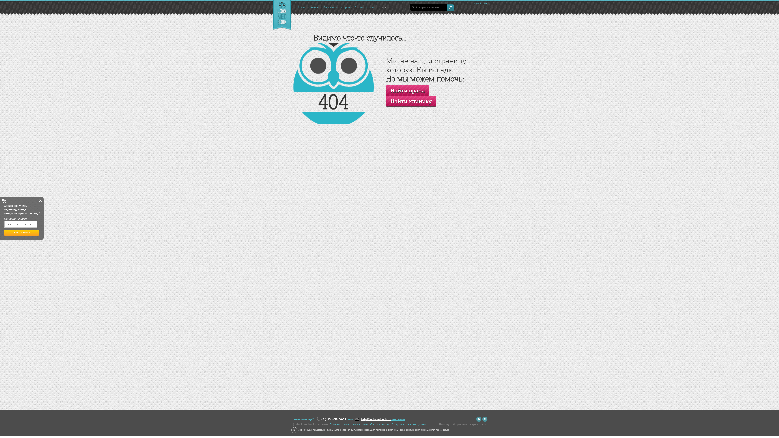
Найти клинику (411, 101)
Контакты (398, 419)
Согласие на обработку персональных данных (398, 424)
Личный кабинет (481, 3)
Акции (359, 7)
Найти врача (407, 90)
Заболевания (329, 7)
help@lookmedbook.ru (376, 419)
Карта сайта (478, 424)
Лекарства (345, 7)
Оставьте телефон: (15, 218)
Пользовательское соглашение (349, 424)
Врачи (301, 7)
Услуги (369, 7)
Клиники (313, 7)
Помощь (444, 424)
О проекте (460, 424)
